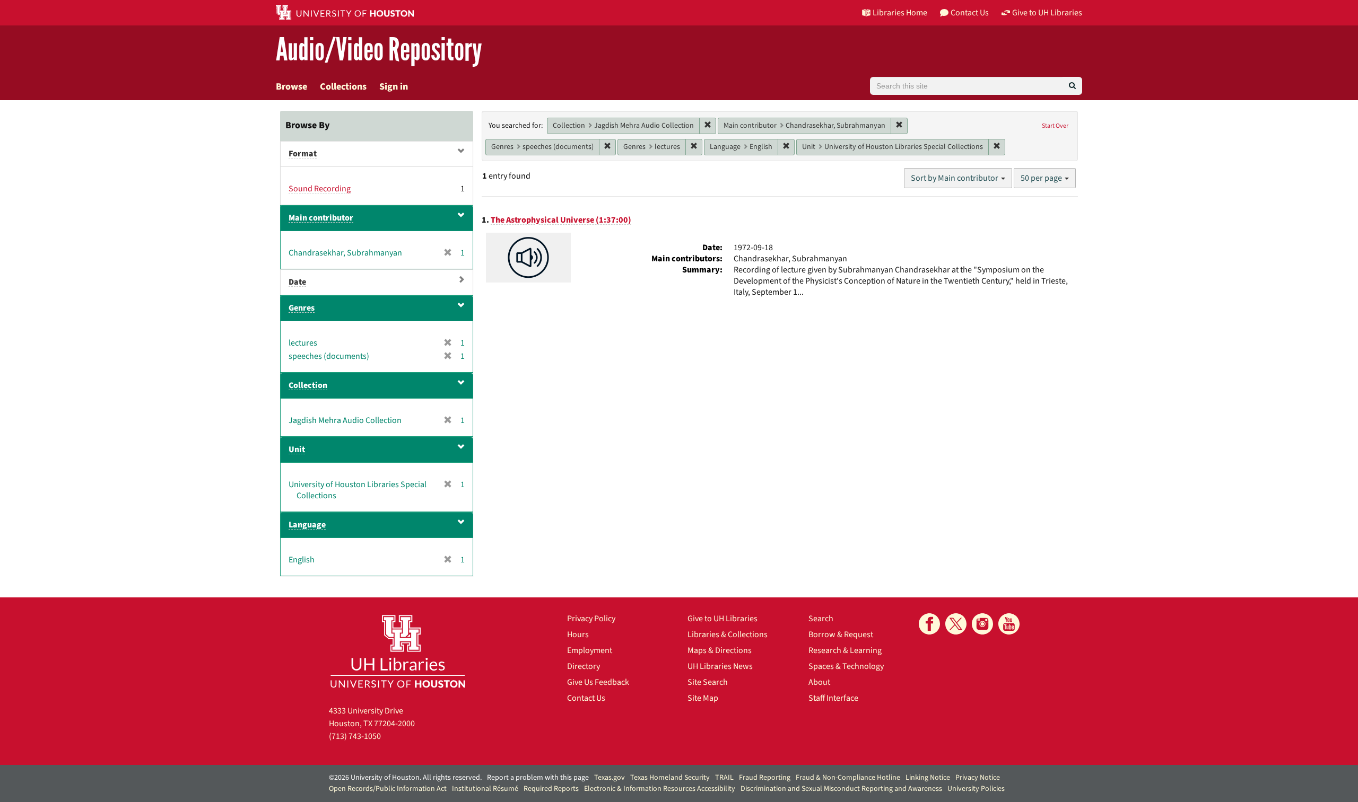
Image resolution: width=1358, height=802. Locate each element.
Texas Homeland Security (670, 777)
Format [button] (303, 154)
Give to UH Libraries (722, 618)
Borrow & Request (840, 634)
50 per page (1042, 178)
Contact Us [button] (970, 13)
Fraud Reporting (764, 777)
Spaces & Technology (846, 666)
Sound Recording (320, 189)
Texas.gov (609, 777)
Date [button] (297, 282)
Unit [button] (297, 449)
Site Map (702, 698)
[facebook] (929, 623)
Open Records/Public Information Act (388, 788)
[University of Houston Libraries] (398, 651)
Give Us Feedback (598, 682)
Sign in (393, 86)
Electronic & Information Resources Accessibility (659, 788)
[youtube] (1009, 623)
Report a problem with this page (538, 777)
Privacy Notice (977, 777)
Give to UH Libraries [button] (1047, 13)
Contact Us (586, 698)
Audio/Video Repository (379, 50)
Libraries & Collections (727, 634)
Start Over (1055, 125)
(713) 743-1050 (355, 736)
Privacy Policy (591, 618)
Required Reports (551, 788)
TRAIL (724, 777)
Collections (343, 86)
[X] (956, 623)
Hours (578, 634)
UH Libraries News (720, 666)
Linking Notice (928, 777)
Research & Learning (845, 650)
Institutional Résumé (485, 788)
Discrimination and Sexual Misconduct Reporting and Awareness (841, 788)
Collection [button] (308, 385)
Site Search (707, 682)
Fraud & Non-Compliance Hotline (848, 777)
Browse (291, 86)
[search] (1072, 86)
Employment (589, 650)
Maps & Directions (719, 650)
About (819, 682)
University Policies (976, 788)
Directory (583, 666)
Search (820, 618)
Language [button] (307, 525)
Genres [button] (302, 308)
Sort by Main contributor (955, 178)
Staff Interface (833, 698)
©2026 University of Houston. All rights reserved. (405, 777)
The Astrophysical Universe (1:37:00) (561, 220)
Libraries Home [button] (900, 13)
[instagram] (982, 623)
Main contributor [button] (321, 218)
